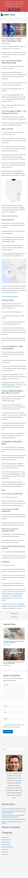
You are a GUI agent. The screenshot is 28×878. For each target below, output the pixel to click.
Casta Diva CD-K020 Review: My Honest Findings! (14, 819)
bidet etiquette (16, 474)
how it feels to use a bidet (16, 606)
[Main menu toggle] (25, 14)
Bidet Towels (5, 852)
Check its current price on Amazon (10, 216)
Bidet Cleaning (5, 837)
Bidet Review (5, 849)
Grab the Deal (14, 10)
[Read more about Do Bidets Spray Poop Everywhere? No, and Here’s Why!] (14, 633)
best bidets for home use (8, 593)
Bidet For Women (6, 842)
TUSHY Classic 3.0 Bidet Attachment (12, 253)
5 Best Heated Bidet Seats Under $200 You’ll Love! (14, 808)
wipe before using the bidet (8, 384)
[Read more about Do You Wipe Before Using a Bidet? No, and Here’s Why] (14, 654)
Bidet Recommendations (7, 847)
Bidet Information (6, 43)
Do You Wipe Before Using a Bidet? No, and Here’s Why (13, 662)
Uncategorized (5, 854)
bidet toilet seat (15, 95)
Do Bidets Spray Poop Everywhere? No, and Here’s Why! (14, 641)
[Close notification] (26, 6)
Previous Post (14, 613)
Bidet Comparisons (6, 839)
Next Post (14, 616)
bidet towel (4, 378)
